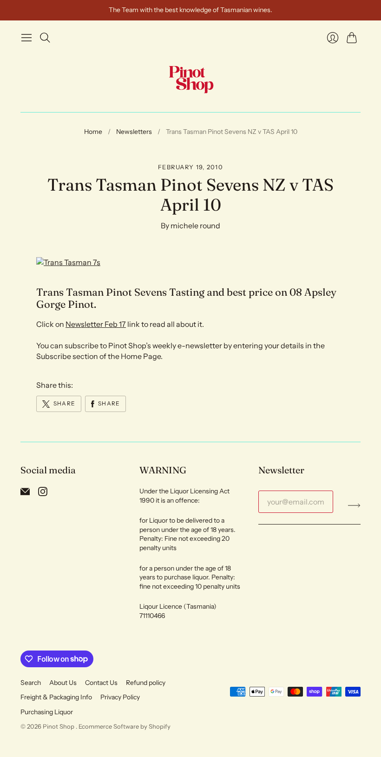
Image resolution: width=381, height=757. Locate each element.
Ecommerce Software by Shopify (125, 726)
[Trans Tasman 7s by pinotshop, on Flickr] (68, 262)
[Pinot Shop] (190, 79)
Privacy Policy (120, 697)
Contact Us (101, 682)
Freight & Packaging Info (56, 697)
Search (30, 682)
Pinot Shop (59, 726)
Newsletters (134, 131)
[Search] (45, 37)
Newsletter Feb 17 (96, 324)
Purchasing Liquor (46, 712)
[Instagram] (42, 493)
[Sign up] (354, 505)
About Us (63, 682)
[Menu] (26, 37)
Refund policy (145, 682)
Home (93, 131)
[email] (25, 493)
